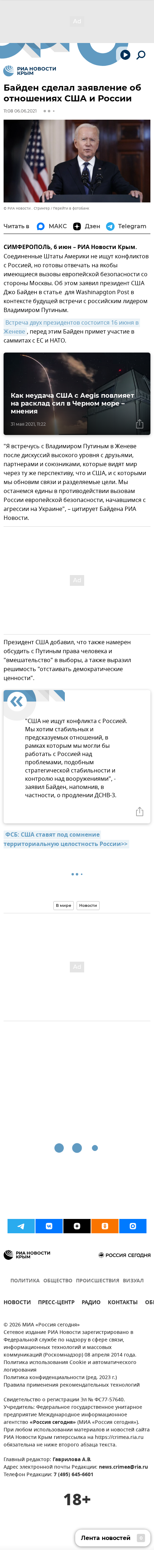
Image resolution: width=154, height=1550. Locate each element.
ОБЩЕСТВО (57, 1281)
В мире (63, 905)
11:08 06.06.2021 (20, 111)
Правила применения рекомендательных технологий (72, 1385)
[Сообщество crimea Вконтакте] (49, 1226)
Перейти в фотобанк (71, 208)
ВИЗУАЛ (133, 1281)
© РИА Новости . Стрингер (27, 208)
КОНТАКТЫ (123, 1303)
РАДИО (91, 1303)
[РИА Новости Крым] (29, 71)
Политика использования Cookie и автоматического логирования (70, 1366)
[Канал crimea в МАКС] (132, 1226)
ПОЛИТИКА (25, 1281)
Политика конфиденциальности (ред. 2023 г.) (60, 1378)
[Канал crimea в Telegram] (21, 1226)
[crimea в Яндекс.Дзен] (77, 1226)
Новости (88, 905)
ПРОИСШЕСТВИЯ (97, 1281)
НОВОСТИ (17, 1303)
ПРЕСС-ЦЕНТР (56, 1303)
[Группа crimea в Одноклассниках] (105, 1226)
